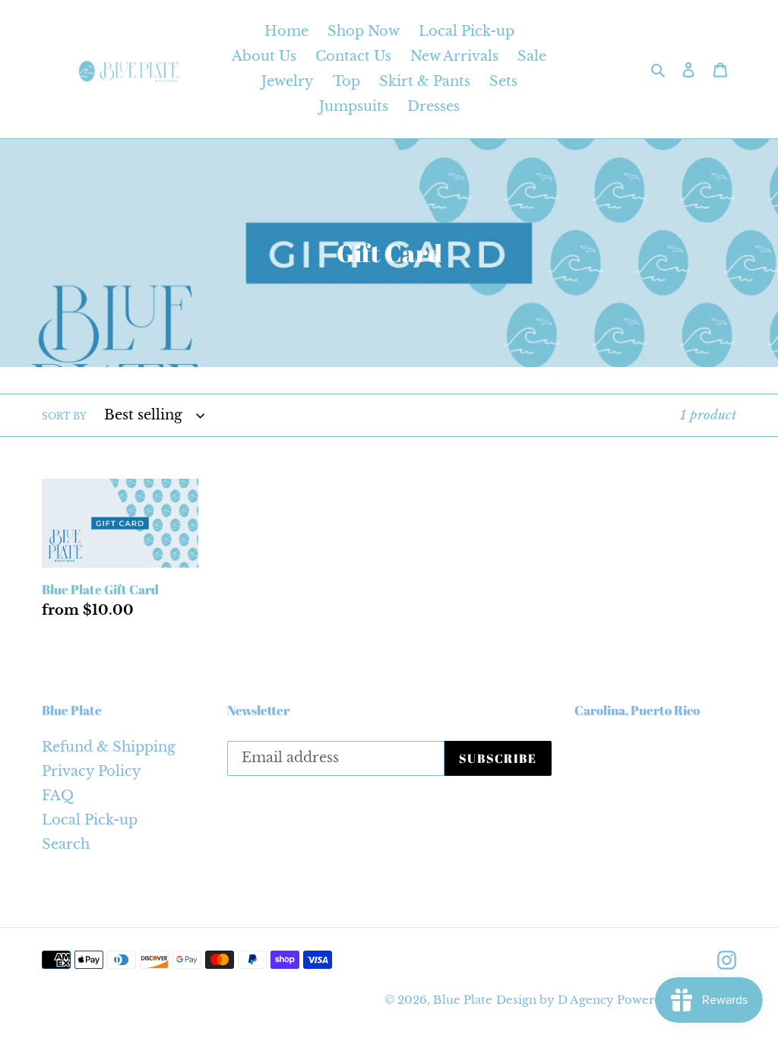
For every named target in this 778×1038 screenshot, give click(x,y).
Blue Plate (462, 999)
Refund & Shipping (109, 747)
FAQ (58, 795)
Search (66, 844)
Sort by (64, 416)
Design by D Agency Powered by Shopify (616, 999)
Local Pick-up (90, 820)
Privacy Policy (91, 771)
